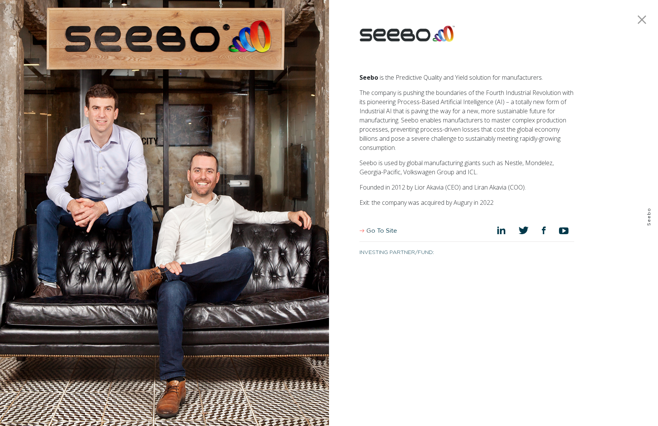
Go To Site (380, 231)
